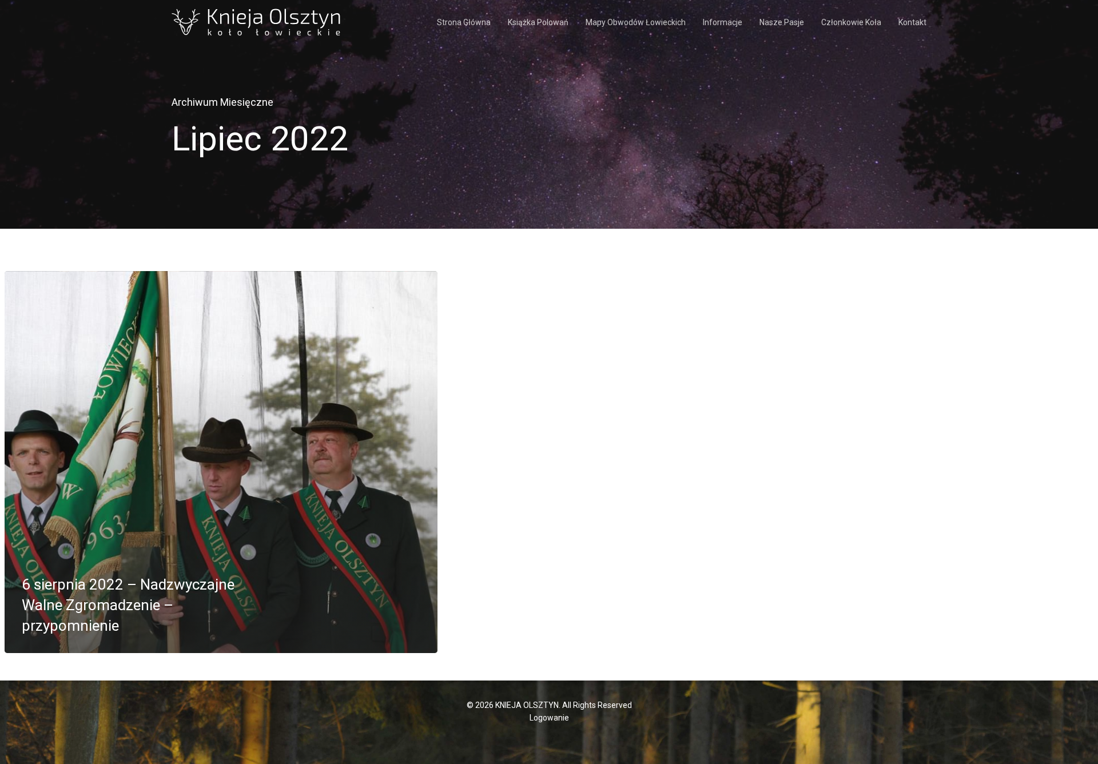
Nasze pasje (781, 22)
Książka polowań (538, 22)
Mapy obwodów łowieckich (636, 22)
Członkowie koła (851, 22)
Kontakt (912, 22)
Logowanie (549, 717)
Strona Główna (464, 22)
